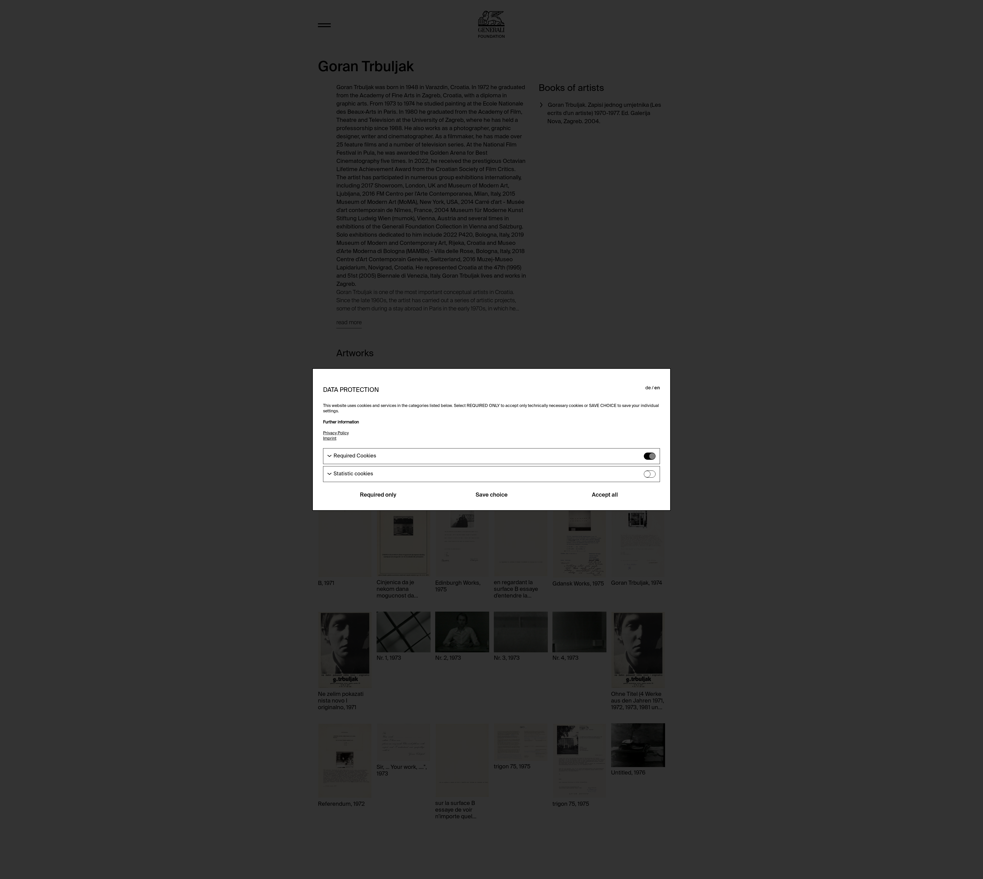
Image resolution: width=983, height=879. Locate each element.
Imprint (329, 439)
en (657, 388)
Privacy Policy (336, 433)
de (648, 388)
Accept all (605, 495)
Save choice (492, 495)
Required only (378, 495)
